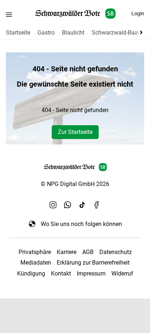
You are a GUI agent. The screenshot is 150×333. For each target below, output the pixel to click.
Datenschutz (115, 252)
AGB (88, 252)
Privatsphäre (35, 252)
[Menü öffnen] (9, 14)
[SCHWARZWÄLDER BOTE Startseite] (75, 13)
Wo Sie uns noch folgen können (81, 224)
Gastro (46, 32)
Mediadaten (35, 262)
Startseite (18, 32)
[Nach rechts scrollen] (139, 32)
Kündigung (31, 273)
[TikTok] (82, 205)
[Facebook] (97, 205)
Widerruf (122, 273)
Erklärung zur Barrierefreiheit (93, 262)
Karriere (66, 252)
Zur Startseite (75, 131)
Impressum (91, 273)
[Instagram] (53, 205)
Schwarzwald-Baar (116, 32)
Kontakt (61, 273)
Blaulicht (73, 32)
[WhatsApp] (68, 205)
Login (137, 13)
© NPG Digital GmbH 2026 (75, 184)
